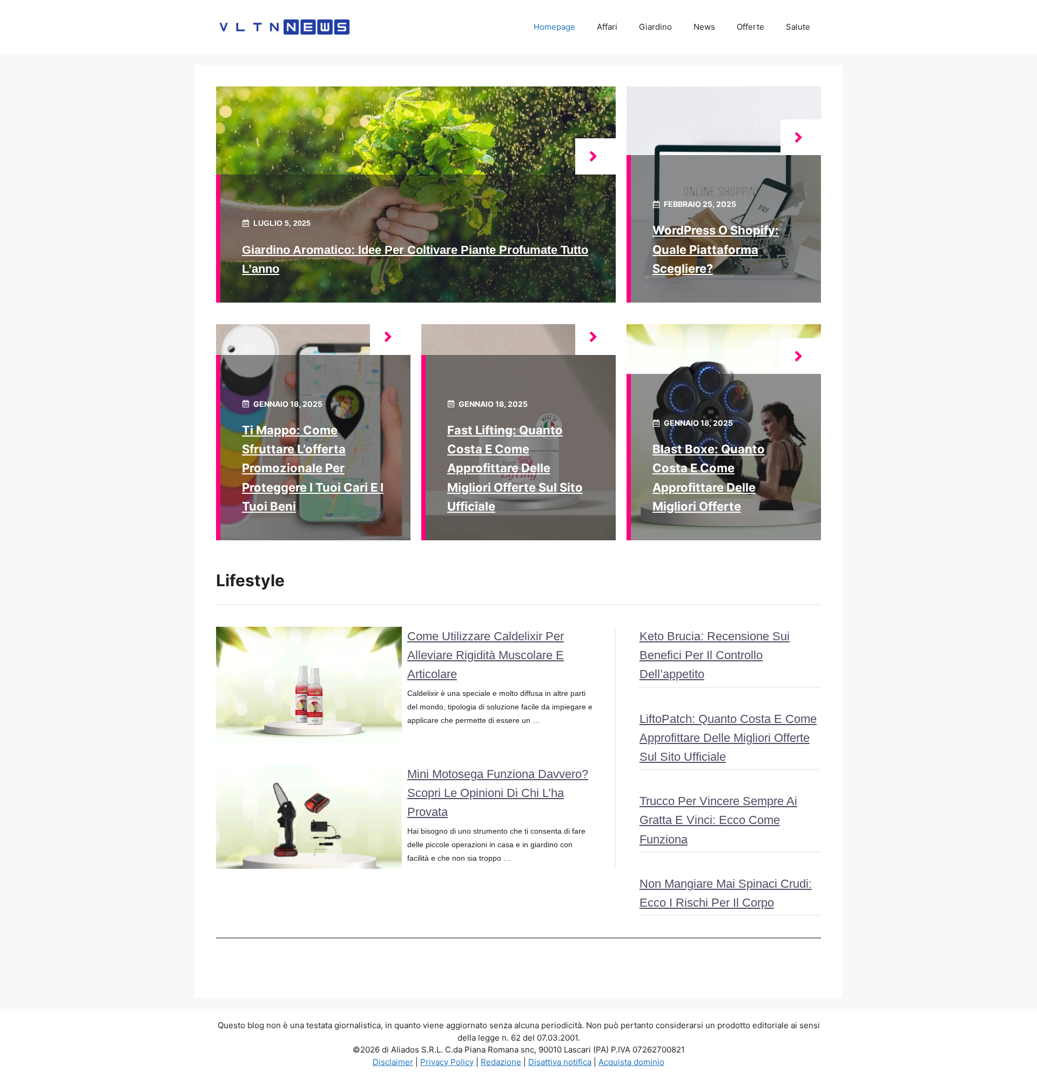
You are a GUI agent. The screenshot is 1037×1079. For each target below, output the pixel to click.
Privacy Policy (447, 1062)
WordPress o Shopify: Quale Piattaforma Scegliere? (715, 249)
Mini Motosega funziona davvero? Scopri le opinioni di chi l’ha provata (497, 793)
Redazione (501, 1062)
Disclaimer (393, 1062)
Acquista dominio (631, 1062)
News (704, 27)
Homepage (554, 27)
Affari (607, 27)
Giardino (655, 27)
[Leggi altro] (595, 156)
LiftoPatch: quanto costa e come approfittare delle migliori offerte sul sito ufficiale (728, 737)
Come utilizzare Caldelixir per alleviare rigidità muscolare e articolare (485, 655)
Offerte (750, 27)
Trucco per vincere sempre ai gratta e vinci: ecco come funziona (718, 820)
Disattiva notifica (559, 1062)
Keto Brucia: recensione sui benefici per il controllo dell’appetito (714, 655)
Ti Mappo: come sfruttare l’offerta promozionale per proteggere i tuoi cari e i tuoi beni (312, 468)
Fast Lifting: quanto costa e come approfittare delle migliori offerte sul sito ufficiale (515, 468)
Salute (798, 27)
